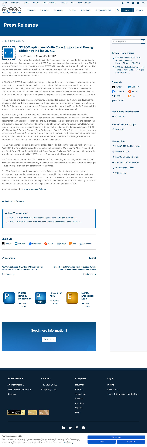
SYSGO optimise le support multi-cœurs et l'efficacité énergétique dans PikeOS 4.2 (45, 222)
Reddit (50, 243)
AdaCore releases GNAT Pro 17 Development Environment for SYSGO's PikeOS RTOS (22, 268)
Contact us (49, 339)
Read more (6, 274)
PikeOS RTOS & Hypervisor (127, 146)
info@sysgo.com (49, 389)
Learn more (24, 305)
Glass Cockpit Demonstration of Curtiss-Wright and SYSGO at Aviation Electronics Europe (75, 268)
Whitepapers (121, 173)
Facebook (36, 243)
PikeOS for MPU (122, 151)
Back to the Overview (14, 41)
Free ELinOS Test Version (127, 162)
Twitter (8, 243)
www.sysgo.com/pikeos (35, 189)
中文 (143, 2)
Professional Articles (124, 168)
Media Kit (119, 129)
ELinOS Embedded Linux (126, 157)
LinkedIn (21, 243)
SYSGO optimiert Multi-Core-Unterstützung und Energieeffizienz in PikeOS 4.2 (43, 218)
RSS (74, 243)
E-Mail (63, 243)
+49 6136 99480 (49, 385)
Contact (126, 10)
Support (139, 10)
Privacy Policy (68, 443)
